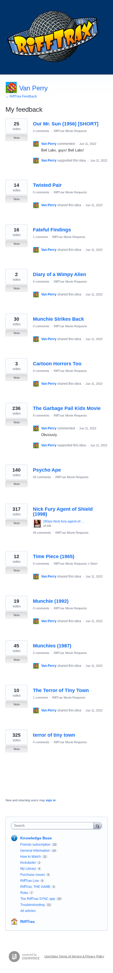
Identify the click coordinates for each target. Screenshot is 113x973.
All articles (28, 911)
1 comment (40, 237)
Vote (16, 137)
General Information (35, 851)
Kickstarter (28, 863)
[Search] (97, 825)
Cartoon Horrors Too (57, 363)
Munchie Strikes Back (58, 319)
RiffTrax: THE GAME (35, 887)
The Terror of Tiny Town (61, 690)
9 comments (41, 415)
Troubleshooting (32, 905)
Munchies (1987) (52, 645)
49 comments (42, 532)
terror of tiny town (54, 735)
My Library (28, 869)
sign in (51, 800)
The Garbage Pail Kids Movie (67, 408)
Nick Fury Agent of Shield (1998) (63, 511)
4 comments (41, 742)
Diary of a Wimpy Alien (59, 274)
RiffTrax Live (29, 881)
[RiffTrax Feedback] (53, 37)
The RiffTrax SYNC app (37, 899)
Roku (24, 893)
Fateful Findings (52, 230)
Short (93, 563)
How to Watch (30, 857)
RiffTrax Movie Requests (70, 131)
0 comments (41, 192)
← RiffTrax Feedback (21, 96)
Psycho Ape (47, 470)
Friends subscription (35, 844)
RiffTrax (27, 921)
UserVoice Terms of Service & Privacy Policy (74, 956)
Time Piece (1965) (53, 556)
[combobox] (53, 826)
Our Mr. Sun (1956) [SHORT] (65, 124)
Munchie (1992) (51, 601)
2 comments (41, 131)
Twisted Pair (47, 185)
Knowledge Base (36, 838)
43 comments (42, 477)
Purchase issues (32, 875)
